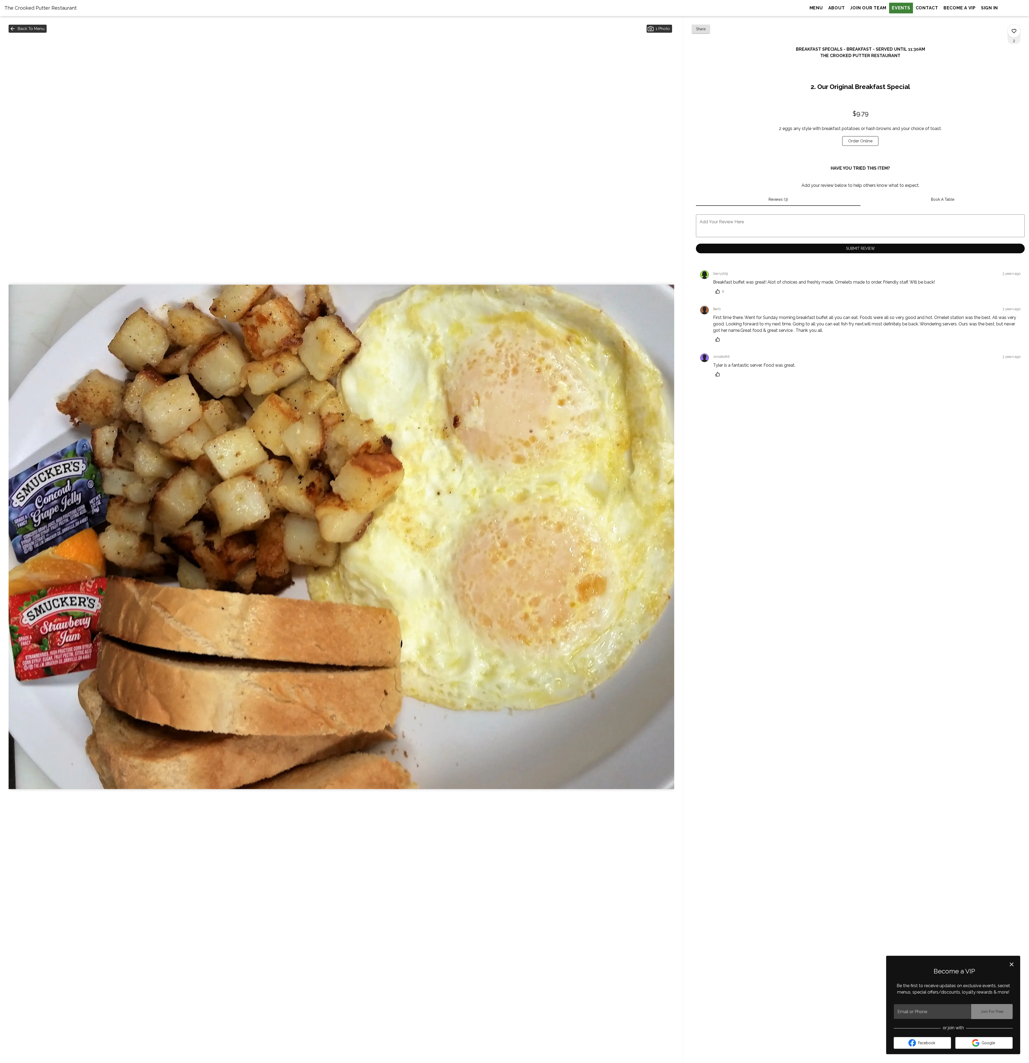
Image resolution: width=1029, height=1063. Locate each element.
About (836, 7)
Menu (816, 7)
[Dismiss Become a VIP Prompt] (1011, 964)
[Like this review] (719, 339)
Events (901, 7)
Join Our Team (868, 7)
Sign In (989, 7)
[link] (860, 141)
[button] (28, 29)
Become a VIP (960, 7)
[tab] (778, 199)
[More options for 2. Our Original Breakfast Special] (1014, 31)
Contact (927, 7)
